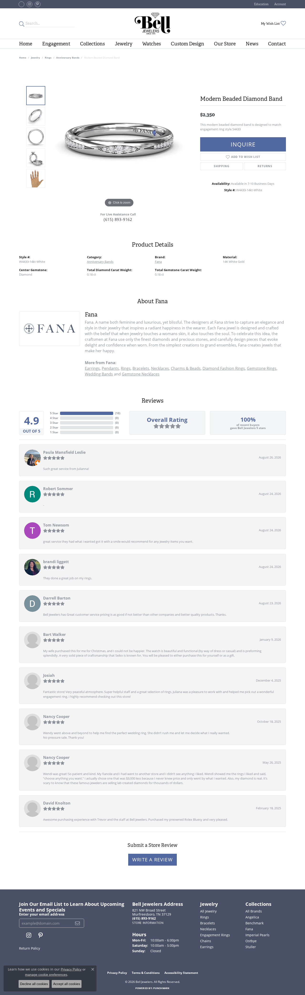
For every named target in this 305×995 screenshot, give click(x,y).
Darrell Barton (57, 598)
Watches (151, 44)
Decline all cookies (34, 984)
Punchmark (161, 988)
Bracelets (140, 368)
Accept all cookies (66, 984)
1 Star (54, 432)
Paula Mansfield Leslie (64, 452)
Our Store (225, 44)
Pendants (110, 368)
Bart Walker (54, 634)
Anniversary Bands (67, 57)
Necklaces (160, 368)
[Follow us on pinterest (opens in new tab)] (38, 4)
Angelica (252, 917)
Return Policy (29, 948)
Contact (277, 44)
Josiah (49, 675)
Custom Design (187, 44)
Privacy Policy (117, 973)
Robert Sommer (58, 488)
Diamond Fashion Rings (224, 368)
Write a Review (152, 859)
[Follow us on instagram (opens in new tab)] (29, 4)
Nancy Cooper (56, 716)
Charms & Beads (186, 368)
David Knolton (57, 803)
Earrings (92, 368)
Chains (205, 941)
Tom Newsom (56, 525)
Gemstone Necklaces (140, 374)
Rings (48, 57)
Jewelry (123, 44)
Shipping (221, 166)
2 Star (54, 427)
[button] (261, 4)
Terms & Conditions (146, 973)
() (117, 413)
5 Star (54, 413)
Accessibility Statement (181, 973)
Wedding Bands (99, 374)
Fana (158, 261)
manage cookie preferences (46, 974)
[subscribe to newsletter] (77, 923)
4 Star (54, 418)
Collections (92, 44)
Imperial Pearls (257, 935)
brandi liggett (56, 561)
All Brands (253, 911)
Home (25, 44)
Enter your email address (41, 914)
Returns (265, 166)
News (252, 44)
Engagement (56, 44)
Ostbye (251, 941)
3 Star (54, 423)
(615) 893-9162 (118, 219)
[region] (119, 137)
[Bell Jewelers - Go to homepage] (152, 23)
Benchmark (254, 923)
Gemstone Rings (261, 368)
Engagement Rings (215, 935)
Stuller (250, 947)
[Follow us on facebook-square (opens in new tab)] (21, 4)
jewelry (35, 57)
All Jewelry (208, 911)
